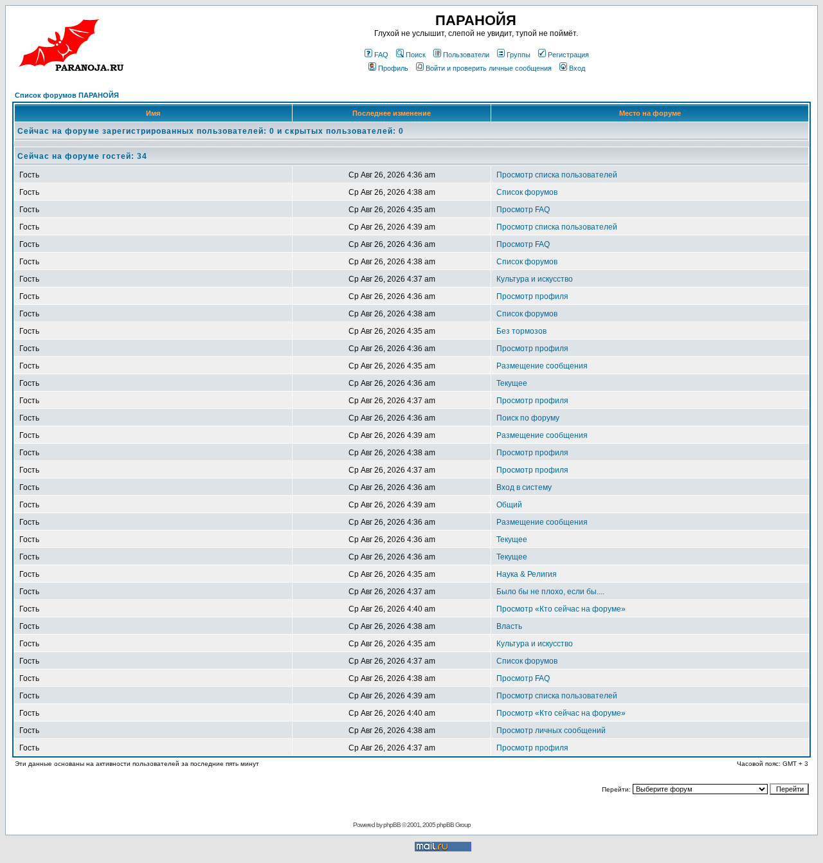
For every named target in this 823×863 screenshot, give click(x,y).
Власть (509, 626)
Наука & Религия (526, 574)
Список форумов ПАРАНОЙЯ (67, 95)
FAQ (381, 55)
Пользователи (466, 55)
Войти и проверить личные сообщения (489, 68)
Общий (509, 504)
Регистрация (568, 55)
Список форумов (526, 192)
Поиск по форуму (527, 417)
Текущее (511, 383)
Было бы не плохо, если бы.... (550, 591)
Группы (518, 55)
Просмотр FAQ (523, 209)
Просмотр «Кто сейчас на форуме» (561, 608)
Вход (577, 68)
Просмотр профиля (532, 296)
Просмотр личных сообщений (551, 730)
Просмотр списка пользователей (556, 174)
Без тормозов (521, 331)
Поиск (416, 55)
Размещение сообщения (542, 365)
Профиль (393, 68)
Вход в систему (524, 487)
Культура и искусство (534, 279)
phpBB (392, 824)
